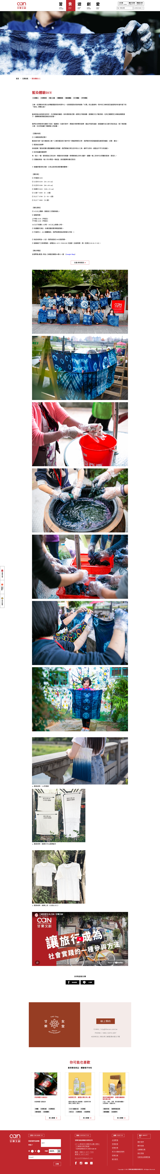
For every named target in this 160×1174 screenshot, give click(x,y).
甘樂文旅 (115, 1155)
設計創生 (115, 1159)
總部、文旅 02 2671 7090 (84, 1152)
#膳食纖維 (106, 1111)
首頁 (17, 78)
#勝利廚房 (38, 1111)
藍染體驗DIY (36, 78)
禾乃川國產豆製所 (118, 1151)
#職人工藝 (52, 98)
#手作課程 (84, 98)
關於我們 (141, 1142)
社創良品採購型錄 (144, 1157)
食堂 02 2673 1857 (82, 1154)
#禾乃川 (71, 1111)
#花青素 (83, 1109)
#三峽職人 (36, 98)
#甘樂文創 (43, 1109)
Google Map (70, 254)
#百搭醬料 (46, 1111)
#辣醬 (36, 1109)
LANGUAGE (138, 8)
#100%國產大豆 (74, 1109)
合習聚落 (115, 1140)
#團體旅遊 (60, 98)
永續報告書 (141, 1149)
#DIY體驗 (76, 98)
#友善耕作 (114, 1111)
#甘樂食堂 (44, 98)
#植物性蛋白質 (115, 1109)
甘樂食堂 (25, 78)
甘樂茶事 (115, 1148)
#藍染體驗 (68, 98)
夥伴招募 (141, 1145)
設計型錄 (141, 1153)
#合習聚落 (87, 1111)
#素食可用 (106, 1109)
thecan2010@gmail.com (84, 1158)
